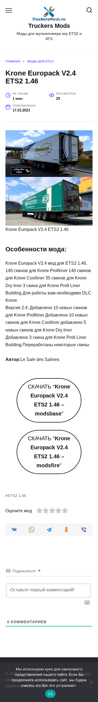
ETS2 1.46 (17, 495)
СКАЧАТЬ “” (49, 400)
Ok (50, 694)
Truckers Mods (49, 25)
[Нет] (91, 682)
